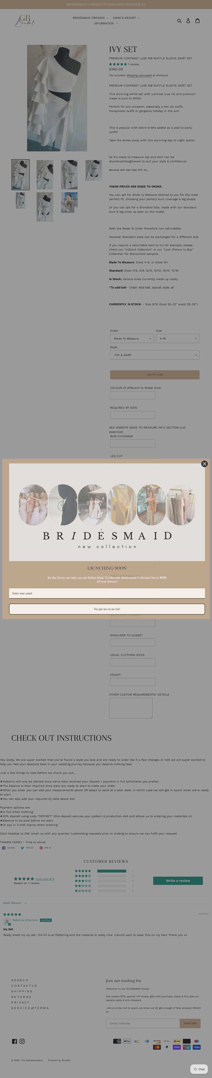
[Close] (205, 464)
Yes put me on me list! (107, 609)
